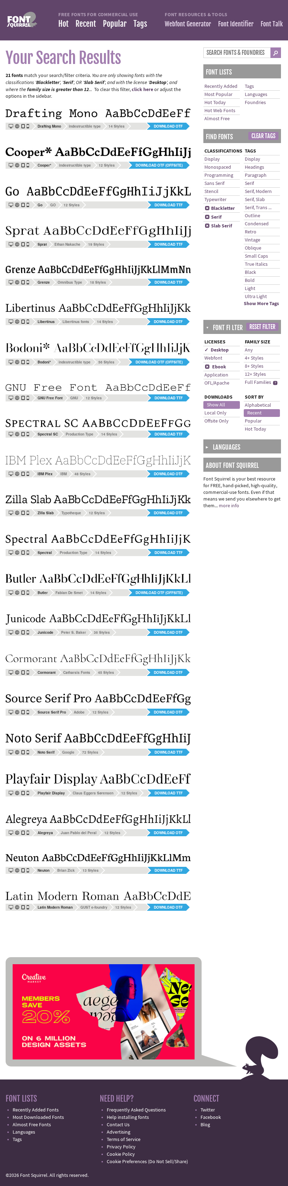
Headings (254, 167)
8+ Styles (254, 366)
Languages (256, 94)
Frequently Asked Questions (136, 1110)
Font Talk (272, 24)
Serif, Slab (255, 199)
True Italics (256, 264)
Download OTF (168, 126)
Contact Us (118, 1125)
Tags (140, 23)
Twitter (208, 1110)
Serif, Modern (258, 191)
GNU (74, 397)
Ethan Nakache (67, 244)
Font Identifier (236, 24)
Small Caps (256, 256)
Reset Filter (262, 326)
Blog (205, 1125)
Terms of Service (123, 1139)
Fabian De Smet (69, 592)
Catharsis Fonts (76, 672)
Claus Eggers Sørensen (93, 793)
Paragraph (256, 175)
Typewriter (215, 199)
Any (249, 350)
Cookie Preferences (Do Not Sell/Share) (147, 1162)
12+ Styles (255, 374)
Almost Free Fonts (32, 1125)
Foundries (255, 102)
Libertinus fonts (76, 321)
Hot (63, 23)
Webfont (213, 358)
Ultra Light (256, 297)
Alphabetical (258, 405)
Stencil (211, 191)
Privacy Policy (121, 1147)
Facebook (211, 1117)
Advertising (118, 1132)
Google (68, 752)
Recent (86, 23)
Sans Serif (214, 183)
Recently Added (220, 86)
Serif (213, 217)
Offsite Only (216, 421)
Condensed (257, 224)
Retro (250, 232)
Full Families (258, 382)
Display (212, 159)
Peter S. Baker (73, 632)
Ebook (215, 366)
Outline (252, 216)
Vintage (252, 240)
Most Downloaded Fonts (38, 1117)
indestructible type (85, 126)
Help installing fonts (128, 1117)
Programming (218, 175)
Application (216, 375)
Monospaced (217, 167)
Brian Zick (66, 870)
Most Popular (218, 94)
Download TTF (169, 204)
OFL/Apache (216, 383)
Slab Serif (218, 226)
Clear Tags (263, 136)
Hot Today (215, 102)
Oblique (253, 248)
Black (250, 272)
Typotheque (71, 512)
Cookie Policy (121, 1154)
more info (229, 506)
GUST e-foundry (93, 907)
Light (250, 288)
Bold (250, 280)
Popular (114, 23)
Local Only (215, 413)
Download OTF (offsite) (159, 165)
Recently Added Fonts (36, 1110)
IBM (63, 473)
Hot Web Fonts (219, 111)
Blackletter (220, 208)
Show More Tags (261, 303)
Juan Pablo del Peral (79, 832)
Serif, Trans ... (258, 208)
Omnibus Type (70, 282)
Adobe (79, 712)
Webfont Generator (188, 24)
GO (53, 204)
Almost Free (217, 119)
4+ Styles (254, 358)
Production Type (79, 434)
